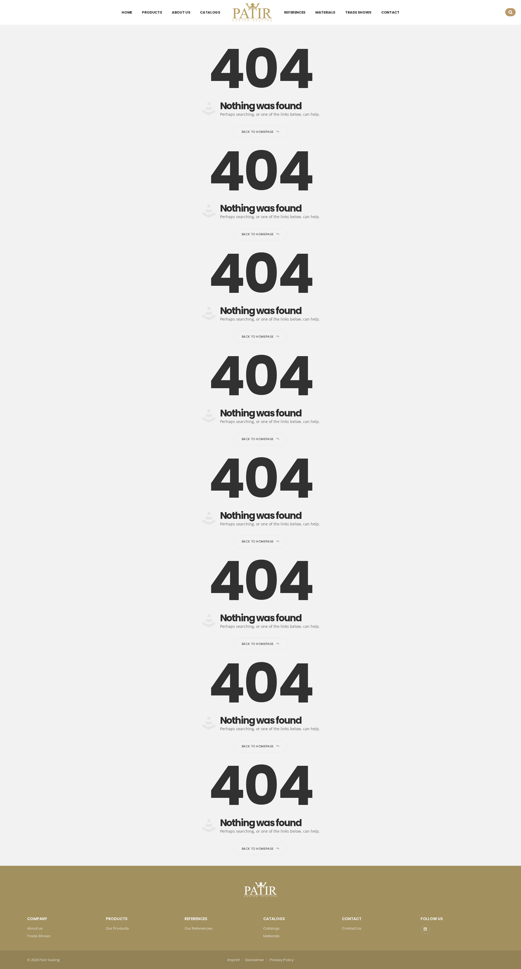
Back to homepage (258, 132)
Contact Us (351, 928)
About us (35, 928)
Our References (198, 928)
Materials (271, 936)
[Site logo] (252, 12)
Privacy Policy (282, 959)
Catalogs (271, 928)
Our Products (117, 928)
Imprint (233, 959)
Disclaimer (254, 959)
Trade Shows (38, 936)
